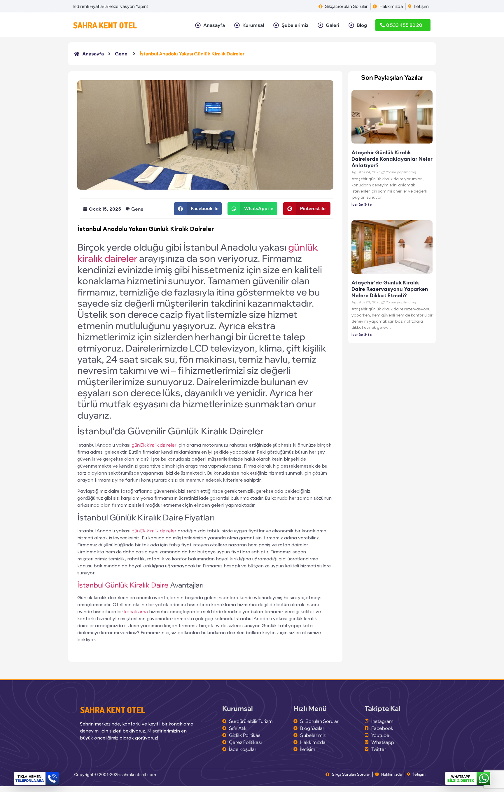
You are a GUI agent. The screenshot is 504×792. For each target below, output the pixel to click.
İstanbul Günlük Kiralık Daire (123, 585)
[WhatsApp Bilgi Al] (467, 778)
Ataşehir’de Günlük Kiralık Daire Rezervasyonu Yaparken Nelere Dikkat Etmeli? (389, 288)
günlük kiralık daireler (154, 445)
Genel (137, 209)
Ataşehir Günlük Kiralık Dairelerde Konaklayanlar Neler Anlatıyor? (392, 158)
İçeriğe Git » (361, 204)
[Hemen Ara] (36, 778)
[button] (197, 208)
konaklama (136, 611)
